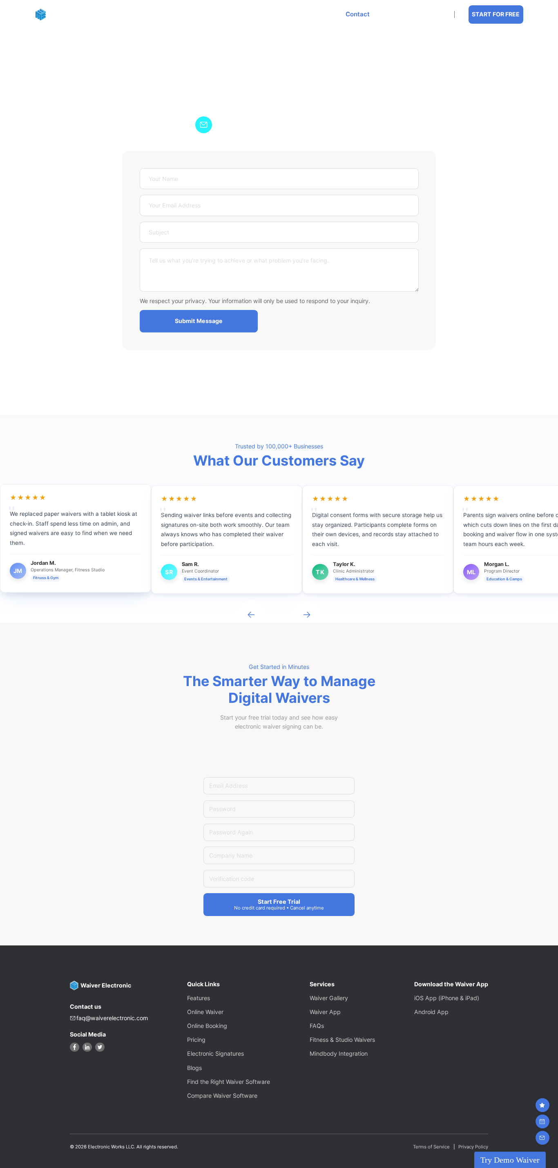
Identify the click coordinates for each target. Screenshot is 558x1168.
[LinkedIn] (87, 1047)
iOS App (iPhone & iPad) (446, 997)
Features (206, 14)
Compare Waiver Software (222, 1095)
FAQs (317, 1025)
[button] (209, 14)
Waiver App (325, 1011)
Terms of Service (431, 1147)
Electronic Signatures (215, 1053)
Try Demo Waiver (510, 1159)
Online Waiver (205, 1011)
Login (432, 14)
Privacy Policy (473, 1147)
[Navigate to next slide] (307, 615)
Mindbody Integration (339, 1053)
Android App (431, 1011)
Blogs (194, 1067)
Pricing (316, 14)
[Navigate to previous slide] (251, 615)
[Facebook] (74, 1047)
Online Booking (265, 14)
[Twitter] (100, 1047)
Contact (358, 14)
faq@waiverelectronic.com (112, 1017)
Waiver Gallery (329, 997)
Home (165, 14)
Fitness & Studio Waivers (342, 1039)
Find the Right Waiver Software (228, 1081)
